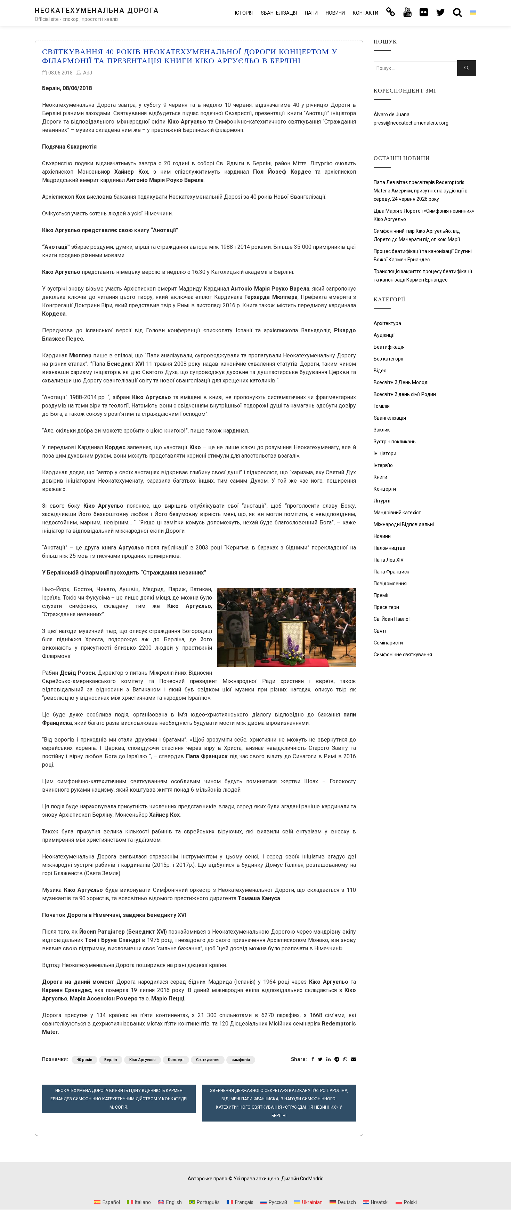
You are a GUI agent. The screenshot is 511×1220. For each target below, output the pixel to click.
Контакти (365, 13)
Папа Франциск (391, 572)
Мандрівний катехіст (397, 512)
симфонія (241, 1059)
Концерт (176, 1059)
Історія (244, 13)
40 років (84, 1059)
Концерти (385, 489)
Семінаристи (388, 642)
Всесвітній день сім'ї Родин (405, 394)
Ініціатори (385, 453)
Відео (380, 370)
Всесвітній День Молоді (401, 382)
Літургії (382, 501)
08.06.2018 (60, 73)
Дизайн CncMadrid (302, 1178)
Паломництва (389, 548)
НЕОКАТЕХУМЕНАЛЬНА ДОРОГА (97, 10)
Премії (381, 595)
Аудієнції (384, 335)
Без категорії (388, 359)
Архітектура (387, 323)
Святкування (207, 1059)
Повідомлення (390, 583)
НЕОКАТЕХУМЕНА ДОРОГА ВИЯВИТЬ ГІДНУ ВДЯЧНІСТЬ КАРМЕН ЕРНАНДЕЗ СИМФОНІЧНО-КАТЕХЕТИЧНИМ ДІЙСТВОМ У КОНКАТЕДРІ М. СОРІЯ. (118, 1099)
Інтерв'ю (383, 465)
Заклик (382, 430)
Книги (380, 477)
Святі (380, 631)
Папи (311, 13)
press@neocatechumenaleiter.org (411, 123)
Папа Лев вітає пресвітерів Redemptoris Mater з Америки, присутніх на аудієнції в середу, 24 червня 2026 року (421, 191)
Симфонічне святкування (403, 654)
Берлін (110, 1059)
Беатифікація (389, 347)
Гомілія (382, 406)
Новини (335, 13)
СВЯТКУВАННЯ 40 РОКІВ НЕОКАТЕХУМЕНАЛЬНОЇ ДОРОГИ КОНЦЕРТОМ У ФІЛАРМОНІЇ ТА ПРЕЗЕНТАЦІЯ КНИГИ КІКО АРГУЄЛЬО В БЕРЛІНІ (190, 56)
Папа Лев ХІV (389, 560)
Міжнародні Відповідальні (404, 524)
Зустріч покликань (395, 441)
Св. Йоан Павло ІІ (393, 619)
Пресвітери (386, 607)
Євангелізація (279, 13)
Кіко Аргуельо (142, 1059)
